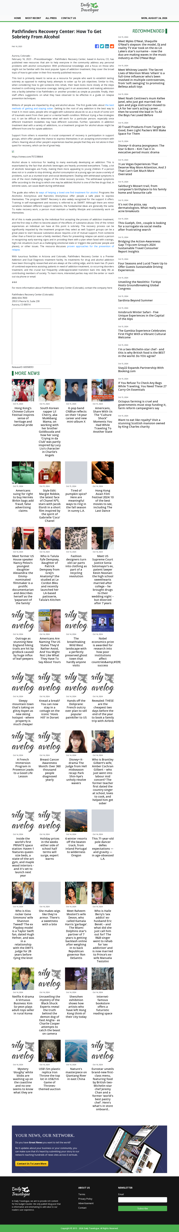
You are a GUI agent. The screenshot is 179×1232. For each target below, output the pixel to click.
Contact (82, 1207)
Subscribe (142, 1208)
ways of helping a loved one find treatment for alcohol (68, 192)
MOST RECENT (33, 18)
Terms (81, 1194)
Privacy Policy (85, 1198)
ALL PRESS (51, 18)
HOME (17, 18)
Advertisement (86, 1203)
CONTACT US (68, 18)
